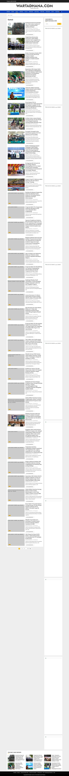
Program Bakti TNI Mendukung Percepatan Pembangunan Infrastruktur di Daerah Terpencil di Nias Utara (33, 269)
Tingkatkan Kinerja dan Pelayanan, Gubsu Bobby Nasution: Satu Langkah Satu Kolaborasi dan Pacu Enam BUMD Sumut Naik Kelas (32, 39)
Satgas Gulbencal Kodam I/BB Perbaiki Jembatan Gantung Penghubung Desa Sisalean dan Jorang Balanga (33, 463)
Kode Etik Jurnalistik (32, 772)
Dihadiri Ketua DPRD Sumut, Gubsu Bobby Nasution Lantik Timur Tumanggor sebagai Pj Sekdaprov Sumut (33, 356)
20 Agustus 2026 (35, 109)
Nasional (21, 11)
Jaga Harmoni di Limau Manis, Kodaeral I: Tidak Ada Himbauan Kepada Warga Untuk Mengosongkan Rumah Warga (33, 310)
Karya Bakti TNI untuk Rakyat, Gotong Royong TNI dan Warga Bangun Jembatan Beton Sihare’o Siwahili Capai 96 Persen (33, 506)
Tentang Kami (39, 772)
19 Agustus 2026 (35, 154)
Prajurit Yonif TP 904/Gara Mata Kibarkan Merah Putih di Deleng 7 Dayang (33, 181)
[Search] (61, 12)
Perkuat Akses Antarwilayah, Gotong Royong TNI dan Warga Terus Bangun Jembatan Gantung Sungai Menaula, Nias (33, 120)
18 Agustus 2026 (35, 171)
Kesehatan (31, 11)
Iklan (54, 772)
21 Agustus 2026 (35, 61)
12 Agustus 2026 (35, 481)
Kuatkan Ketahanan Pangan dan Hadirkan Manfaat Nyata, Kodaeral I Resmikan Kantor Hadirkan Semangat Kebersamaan (33, 195)
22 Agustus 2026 (35, 28)
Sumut (17, 11)
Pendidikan (48, 11)
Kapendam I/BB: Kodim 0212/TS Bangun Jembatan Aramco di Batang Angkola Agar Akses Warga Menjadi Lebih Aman (33, 478)
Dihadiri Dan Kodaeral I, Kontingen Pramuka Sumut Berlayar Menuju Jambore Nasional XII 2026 (32, 522)
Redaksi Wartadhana (29, 28)
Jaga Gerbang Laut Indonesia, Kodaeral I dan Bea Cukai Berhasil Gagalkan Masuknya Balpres (33, 255)
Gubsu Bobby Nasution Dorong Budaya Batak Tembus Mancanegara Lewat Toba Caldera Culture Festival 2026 (33, 491)
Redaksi (18, 772)
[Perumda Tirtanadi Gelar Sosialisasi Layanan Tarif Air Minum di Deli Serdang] (16, 137)
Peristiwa (42, 11)
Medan (12, 11)
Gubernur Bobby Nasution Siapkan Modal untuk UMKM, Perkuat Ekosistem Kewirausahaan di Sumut (33, 90)
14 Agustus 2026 (35, 359)
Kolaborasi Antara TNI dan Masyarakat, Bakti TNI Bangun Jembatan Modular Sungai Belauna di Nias (33, 370)
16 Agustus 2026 (35, 272)
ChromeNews (37, 774)
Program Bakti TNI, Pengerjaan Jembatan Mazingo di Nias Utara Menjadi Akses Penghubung (33, 209)
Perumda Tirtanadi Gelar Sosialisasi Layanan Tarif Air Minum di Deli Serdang (33, 133)
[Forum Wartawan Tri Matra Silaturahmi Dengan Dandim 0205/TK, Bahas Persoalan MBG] (16, 300)
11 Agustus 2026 (35, 525)
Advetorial (36, 11)
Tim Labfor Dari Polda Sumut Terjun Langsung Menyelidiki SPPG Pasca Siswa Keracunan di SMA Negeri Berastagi (33, 341)
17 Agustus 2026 (35, 228)
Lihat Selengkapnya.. (29, 34)
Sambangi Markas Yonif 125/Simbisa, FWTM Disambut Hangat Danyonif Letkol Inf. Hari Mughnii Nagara (33, 282)
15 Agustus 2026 (35, 285)
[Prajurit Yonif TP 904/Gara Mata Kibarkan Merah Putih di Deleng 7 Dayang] (16, 185)
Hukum (56, 11)
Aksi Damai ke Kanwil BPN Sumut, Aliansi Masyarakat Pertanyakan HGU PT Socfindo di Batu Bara (33, 536)
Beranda (8, 11)
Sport (52, 11)
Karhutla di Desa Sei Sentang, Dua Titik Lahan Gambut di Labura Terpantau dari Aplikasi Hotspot (33, 25)
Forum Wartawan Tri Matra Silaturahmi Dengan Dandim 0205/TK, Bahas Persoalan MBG (33, 296)
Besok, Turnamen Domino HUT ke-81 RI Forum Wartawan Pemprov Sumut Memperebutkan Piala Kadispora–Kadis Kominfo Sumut (33, 56)
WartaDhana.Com (34, 5)
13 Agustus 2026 (35, 390)
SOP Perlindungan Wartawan (48, 772)
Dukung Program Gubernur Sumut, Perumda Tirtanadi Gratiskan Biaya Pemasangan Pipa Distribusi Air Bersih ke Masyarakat (33, 416)
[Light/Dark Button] (59, 11)
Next (30, 548)
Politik (26, 11)
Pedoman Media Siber (25, 772)
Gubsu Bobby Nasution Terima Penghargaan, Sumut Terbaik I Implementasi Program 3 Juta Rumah (33, 400)
